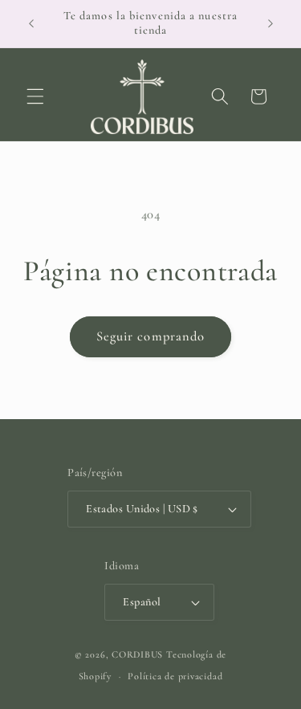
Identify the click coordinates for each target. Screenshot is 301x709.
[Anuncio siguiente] (270, 23)
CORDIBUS (137, 654)
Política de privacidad (175, 676)
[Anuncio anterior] (31, 23)
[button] (35, 96)
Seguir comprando (150, 336)
